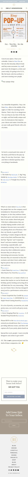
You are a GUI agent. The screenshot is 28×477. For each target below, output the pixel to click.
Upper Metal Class (8, 298)
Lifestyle (13, 450)
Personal (14, 452)
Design (14, 448)
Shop (14, 460)
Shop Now (22, 1)
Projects (14, 457)
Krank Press (15, 270)
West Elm (17, 61)
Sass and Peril (22, 273)
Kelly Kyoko (14, 174)
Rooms (14, 455)
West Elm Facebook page (20, 320)
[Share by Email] (16, 52)
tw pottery (21, 313)
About (14, 464)
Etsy (19, 66)
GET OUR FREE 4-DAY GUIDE (14, 396)
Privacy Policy (14, 467)
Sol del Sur (4, 182)
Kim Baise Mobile (12, 177)
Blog (14, 445)
